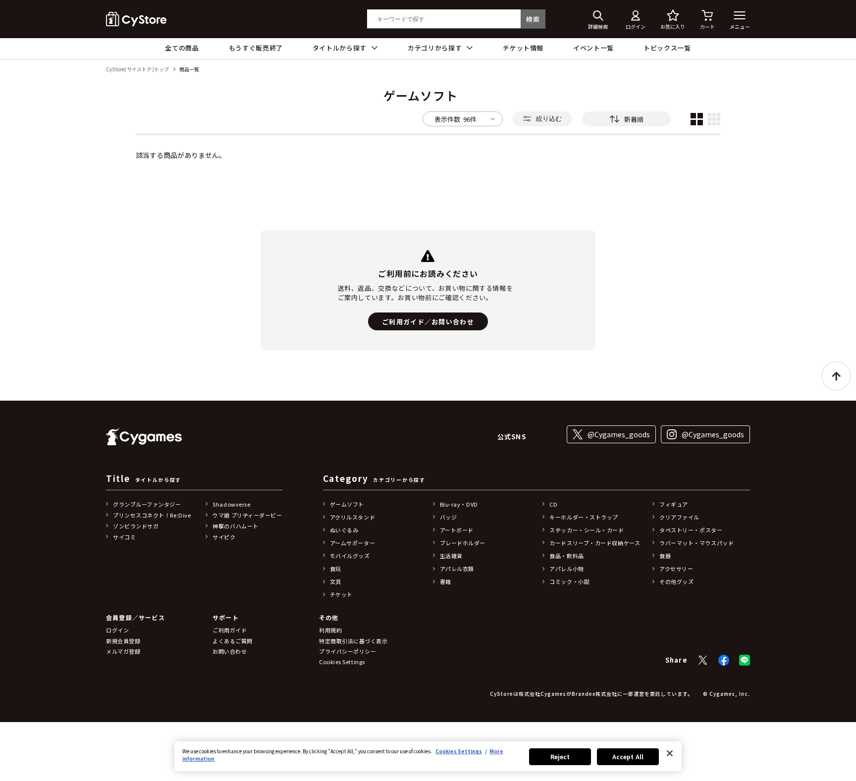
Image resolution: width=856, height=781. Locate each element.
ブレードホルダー (462, 543)
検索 (532, 19)
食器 (665, 556)
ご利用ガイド (230, 630)
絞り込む (549, 118)
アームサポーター (352, 543)
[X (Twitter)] (702, 660)
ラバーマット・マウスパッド (696, 543)
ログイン (117, 630)
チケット (341, 594)
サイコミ (124, 537)
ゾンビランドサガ (136, 526)
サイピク (224, 537)
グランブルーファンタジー (147, 504)
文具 (335, 581)
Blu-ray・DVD (459, 504)
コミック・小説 (569, 581)
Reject (560, 756)
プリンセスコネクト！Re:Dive (152, 515)
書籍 (445, 581)
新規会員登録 (123, 641)
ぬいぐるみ (344, 530)
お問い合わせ (230, 651)
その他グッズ (676, 581)
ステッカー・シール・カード (586, 530)
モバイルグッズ (350, 556)
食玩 (335, 569)
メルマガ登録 (123, 651)
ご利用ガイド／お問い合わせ (428, 321)
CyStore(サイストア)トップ (137, 69)
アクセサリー (676, 569)
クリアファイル (679, 517)
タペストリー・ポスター (690, 530)
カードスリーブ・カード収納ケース (594, 543)
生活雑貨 (451, 556)
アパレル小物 (566, 569)
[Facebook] (723, 660)
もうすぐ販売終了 (256, 47)
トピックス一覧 (667, 47)
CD (553, 504)
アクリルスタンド (352, 517)
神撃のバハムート (235, 526)
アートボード (457, 530)
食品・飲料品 (566, 556)
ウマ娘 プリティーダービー (247, 515)
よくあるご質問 (233, 641)
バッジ (448, 517)
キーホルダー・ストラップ (583, 517)
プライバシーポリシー (347, 651)
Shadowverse (231, 504)
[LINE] (744, 660)
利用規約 (330, 630)
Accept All (627, 756)
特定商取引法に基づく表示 (353, 641)
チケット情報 (523, 47)
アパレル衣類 (457, 569)
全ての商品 (182, 47)
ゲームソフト (347, 504)
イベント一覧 (593, 47)
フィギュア (673, 504)
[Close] (670, 753)
